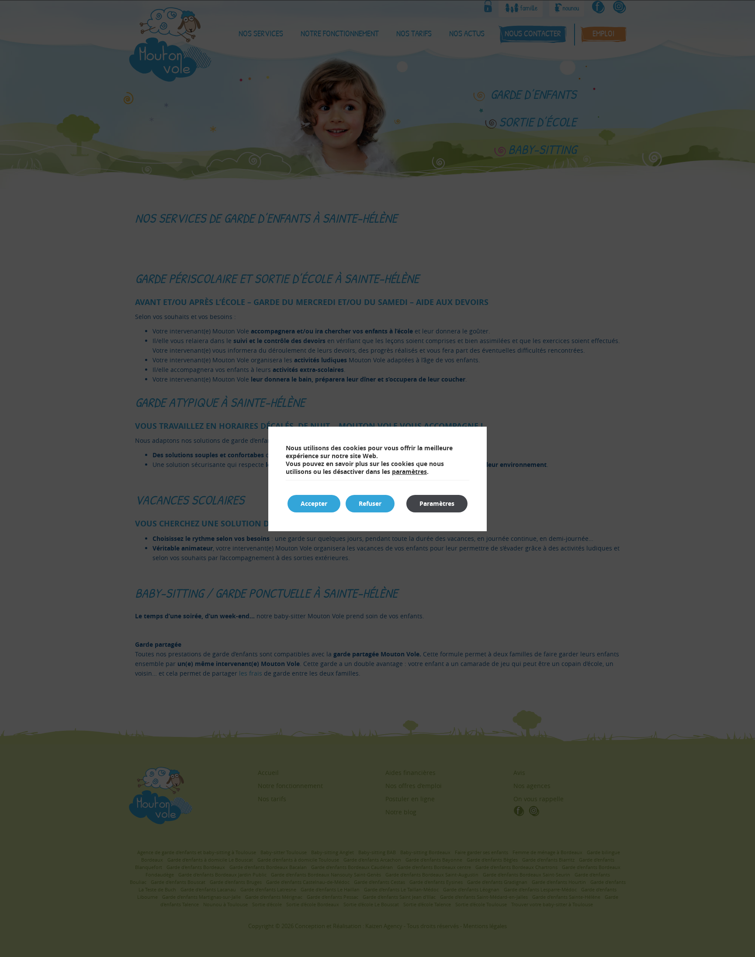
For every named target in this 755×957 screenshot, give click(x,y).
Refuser (370, 503)
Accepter (314, 503)
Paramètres (436, 503)
